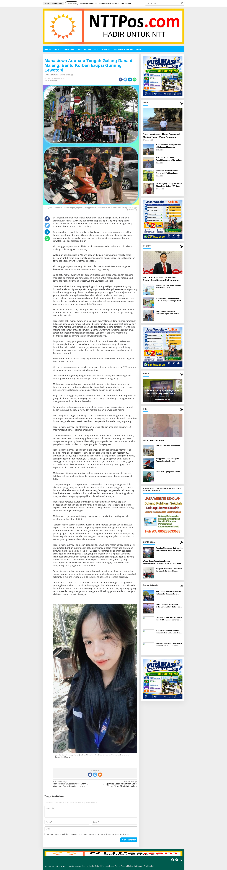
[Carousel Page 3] (162, 399)
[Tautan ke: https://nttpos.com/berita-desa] (181, 542)
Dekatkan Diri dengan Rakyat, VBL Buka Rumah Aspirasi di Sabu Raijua (162, 392)
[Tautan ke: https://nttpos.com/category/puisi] (181, 409)
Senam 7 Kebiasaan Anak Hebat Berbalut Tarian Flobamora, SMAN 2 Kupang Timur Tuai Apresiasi (169, 644)
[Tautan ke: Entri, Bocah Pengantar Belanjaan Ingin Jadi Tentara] (148, 315)
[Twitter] (95, 775)
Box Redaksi (149, 866)
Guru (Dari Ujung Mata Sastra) (168, 472)
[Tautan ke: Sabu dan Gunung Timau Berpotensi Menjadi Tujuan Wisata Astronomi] (162, 119)
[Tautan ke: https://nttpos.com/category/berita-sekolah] (181, 586)
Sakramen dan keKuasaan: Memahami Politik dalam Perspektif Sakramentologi (167, 172)
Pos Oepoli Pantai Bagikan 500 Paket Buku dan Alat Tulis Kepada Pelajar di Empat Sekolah (168, 593)
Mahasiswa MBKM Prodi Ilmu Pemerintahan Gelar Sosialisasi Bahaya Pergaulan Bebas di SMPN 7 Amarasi (169, 632)
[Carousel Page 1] (156, 399)
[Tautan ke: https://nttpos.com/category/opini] (181, 103)
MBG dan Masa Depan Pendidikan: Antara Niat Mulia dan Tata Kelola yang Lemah (168, 159)
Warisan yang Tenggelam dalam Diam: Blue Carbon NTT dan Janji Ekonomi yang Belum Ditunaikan (169, 185)
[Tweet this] (125, 79)
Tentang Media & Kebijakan (131, 866)
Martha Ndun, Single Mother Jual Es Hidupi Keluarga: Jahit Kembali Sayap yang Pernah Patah (168, 299)
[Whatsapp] (134, 79)
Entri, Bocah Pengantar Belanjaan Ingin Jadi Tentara (167, 312)
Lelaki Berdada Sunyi (153, 440)
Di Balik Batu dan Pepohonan (168, 446)
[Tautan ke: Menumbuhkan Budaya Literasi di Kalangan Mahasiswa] (148, 149)
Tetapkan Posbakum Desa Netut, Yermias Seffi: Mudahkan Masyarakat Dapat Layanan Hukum (169, 570)
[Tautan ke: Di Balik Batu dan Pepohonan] (148, 450)
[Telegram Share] (130, 79)
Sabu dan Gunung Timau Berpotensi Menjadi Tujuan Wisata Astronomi (161, 135)
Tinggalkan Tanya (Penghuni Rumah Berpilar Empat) (167, 460)
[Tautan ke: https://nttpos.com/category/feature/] (181, 246)
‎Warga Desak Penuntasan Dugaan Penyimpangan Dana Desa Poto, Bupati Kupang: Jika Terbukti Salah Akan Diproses (162, 562)
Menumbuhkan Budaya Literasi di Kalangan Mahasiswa (168, 146)
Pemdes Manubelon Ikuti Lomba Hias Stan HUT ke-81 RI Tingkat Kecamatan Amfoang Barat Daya (169, 549)
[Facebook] (90, 775)
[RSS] (100, 775)
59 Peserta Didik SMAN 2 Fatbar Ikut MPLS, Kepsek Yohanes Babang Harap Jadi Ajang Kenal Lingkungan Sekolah (169, 619)
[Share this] (121, 79)
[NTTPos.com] (113, 26)
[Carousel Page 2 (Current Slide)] (159, 399)
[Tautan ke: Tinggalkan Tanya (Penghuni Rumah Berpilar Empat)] (148, 463)
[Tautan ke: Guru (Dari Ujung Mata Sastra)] (148, 476)
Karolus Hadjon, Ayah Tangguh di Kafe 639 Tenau (168, 286)
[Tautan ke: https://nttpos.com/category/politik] (181, 374)
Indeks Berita (94, 866)
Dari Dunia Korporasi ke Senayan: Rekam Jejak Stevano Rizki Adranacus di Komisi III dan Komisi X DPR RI (162, 279)
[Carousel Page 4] (166, 399)
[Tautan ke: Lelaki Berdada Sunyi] (162, 425)
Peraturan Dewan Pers (109, 866)
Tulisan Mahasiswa (51, 80)
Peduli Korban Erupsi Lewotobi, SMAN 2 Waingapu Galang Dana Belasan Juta (70, 783)
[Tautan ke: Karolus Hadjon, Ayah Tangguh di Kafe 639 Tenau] (148, 289)
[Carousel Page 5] (169, 399)
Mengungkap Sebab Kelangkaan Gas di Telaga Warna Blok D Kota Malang (120, 783)
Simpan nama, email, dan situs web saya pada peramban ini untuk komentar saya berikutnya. (88, 834)
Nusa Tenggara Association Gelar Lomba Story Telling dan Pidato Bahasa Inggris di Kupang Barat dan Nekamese (168, 606)
